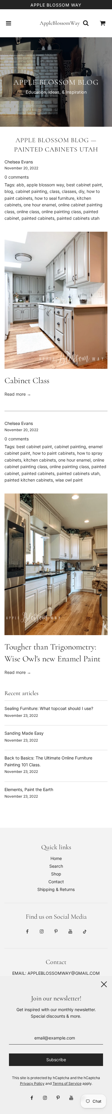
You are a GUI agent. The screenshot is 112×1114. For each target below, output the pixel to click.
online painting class (61, 211)
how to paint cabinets (54, 453)
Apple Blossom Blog (52, 140)
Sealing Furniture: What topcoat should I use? (48, 708)
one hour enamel (40, 204)
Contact (56, 881)
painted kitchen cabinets (28, 479)
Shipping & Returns (56, 889)
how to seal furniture (54, 198)
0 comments (16, 177)
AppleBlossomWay (56, 23)
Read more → (17, 394)
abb (20, 184)
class (54, 191)
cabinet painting (31, 191)
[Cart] (102, 23)
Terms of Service (67, 1083)
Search (56, 866)
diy (81, 191)
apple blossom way (45, 184)
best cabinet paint (84, 184)
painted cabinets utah (78, 218)
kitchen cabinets (40, 459)
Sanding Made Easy (24, 733)
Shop (56, 873)
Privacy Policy (32, 1083)
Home (56, 858)
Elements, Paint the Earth (28, 789)
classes (69, 191)
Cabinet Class (26, 380)
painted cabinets (38, 218)
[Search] (85, 23)
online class (28, 211)
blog (8, 191)
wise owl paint (69, 479)
